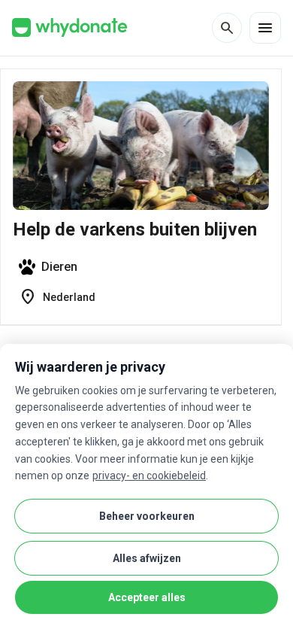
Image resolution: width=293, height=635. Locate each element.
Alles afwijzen (147, 558)
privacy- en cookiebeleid (149, 475)
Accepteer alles (147, 597)
